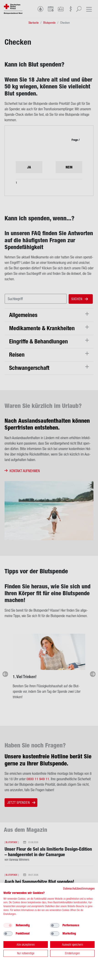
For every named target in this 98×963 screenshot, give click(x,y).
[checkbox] (8, 925)
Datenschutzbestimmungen (79, 888)
